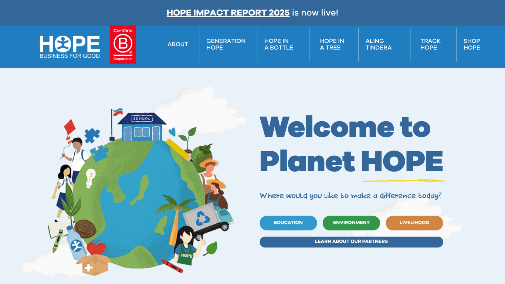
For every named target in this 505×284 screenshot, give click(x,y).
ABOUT (177, 45)
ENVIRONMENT (351, 222)
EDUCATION (288, 222)
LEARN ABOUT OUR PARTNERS (351, 241)
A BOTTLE (278, 48)
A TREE (330, 48)
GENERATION (225, 41)
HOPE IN (276, 41)
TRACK (430, 41)
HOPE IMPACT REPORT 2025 (228, 13)
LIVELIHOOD (414, 222)
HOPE (214, 48)
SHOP (472, 41)
